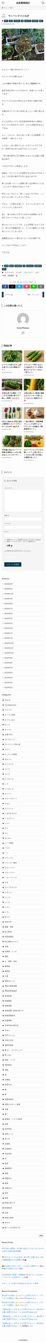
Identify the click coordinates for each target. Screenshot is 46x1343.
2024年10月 (9, 653)
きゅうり (8, 759)
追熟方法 (8, 1188)
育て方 (7, 1139)
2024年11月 (8, 648)
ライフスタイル (11, 887)
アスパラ (8, 710)
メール (7, 523)
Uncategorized (10, 705)
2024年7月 (8, 668)
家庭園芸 (17, 21)
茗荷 (6, 1163)
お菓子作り (9, 734)
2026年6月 (8, 589)
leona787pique (23, 328)
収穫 (6, 21)
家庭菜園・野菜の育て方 (14, 1011)
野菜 (41, 21)
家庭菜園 (8, 1006)
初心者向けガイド (12, 942)
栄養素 (7, 1080)
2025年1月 (8, 638)
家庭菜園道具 (10, 1016)
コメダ (7, 774)
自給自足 (27, 21)
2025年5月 (8, 618)
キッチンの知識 (11, 754)
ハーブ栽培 (9, 843)
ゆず (6, 882)
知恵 (6, 1124)
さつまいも (9, 779)
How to (7, 700)
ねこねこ (8, 838)
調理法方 (8, 1178)
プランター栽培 (11, 863)
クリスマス (9, 764)
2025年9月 (8, 599)
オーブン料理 (10, 715)
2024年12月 (9, 643)
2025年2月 (8, 633)
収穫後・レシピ (11, 951)
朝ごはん (8, 1055)
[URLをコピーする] (41, 287)
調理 (6, 1173)
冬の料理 (8, 932)
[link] (23, 332)
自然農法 (8, 1149)
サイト (6, 532)
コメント (8, 488)
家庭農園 (11, 275)
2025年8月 (8, 604)
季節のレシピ (10, 981)
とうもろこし (10, 818)
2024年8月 (8, 663)
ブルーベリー (10, 868)
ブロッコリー (28, 272)
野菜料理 (8, 1208)
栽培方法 (8, 1085)
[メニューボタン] (3, 3)
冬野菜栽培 (9, 937)
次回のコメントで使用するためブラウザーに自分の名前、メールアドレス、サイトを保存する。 (24, 540)
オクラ (7, 725)
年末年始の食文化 (12, 1025)
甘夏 (6, 1109)
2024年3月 (8, 687)
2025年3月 (8, 628)
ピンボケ (19, 272)
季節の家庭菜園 (11, 986)
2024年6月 (8, 673)
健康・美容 (9, 927)
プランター (9, 858)
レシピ (7, 902)
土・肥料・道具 (11, 961)
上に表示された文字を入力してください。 (18, 551)
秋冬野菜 (8, 1129)
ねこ (6, 833)
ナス (6, 828)
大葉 (6, 976)
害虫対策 (8, 996)
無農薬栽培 (9, 1099)
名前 (6, 515)
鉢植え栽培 (9, 1218)
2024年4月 (8, 683)
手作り (7, 1030)
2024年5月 (8, 678)
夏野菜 (7, 971)
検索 (41, 1236)
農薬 (6, 1183)
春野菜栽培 (9, 1045)
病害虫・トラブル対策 (13, 1119)
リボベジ (8, 892)
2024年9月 (8, 658)
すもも (7, 804)
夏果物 (7, 966)
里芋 (6, 1193)
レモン (37, 272)
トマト (7, 823)
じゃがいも (9, 789)
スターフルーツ (11, 799)
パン (6, 853)
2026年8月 (8, 584)
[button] (5, 287)
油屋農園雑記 (23, 3)
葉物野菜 (35, 21)
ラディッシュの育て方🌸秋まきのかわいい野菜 (20, 1283)
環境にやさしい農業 (12, 1104)
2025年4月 (8, 623)
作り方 (7, 917)
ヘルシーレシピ (11, 877)
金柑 (6, 1213)
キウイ (7, 749)
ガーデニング (10, 739)
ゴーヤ (7, 769)
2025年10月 (9, 594)
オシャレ (8, 730)
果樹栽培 (8, 1065)
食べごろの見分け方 (12, 1228)
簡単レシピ (9, 1134)
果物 (6, 1070)
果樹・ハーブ (10, 1060)
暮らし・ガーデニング (13, 1050)
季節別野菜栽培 (11, 991)
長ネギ (7, 1223)
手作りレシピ (10, 1035)
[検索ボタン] (43, 3)
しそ (6, 784)
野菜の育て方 (10, 1203)
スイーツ (8, 794)
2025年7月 (8, 609)
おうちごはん (10, 720)
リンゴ (7, 897)
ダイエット (9, 808)
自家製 (7, 1144)
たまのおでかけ (11, 813)
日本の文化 (9, 1040)
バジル (7, 848)
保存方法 (8, 922)
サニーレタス (9, 272)
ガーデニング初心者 (12, 744)
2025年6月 (8, 614)
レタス (7, 907)
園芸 (10, 21)
